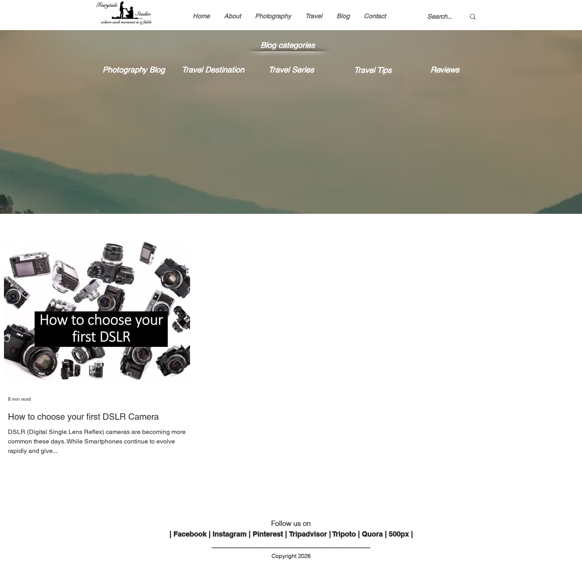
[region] (134, 113)
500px (399, 534)
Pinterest (268, 534)
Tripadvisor (308, 534)
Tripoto (344, 534)
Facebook (190, 534)
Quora (372, 534)
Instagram (230, 534)
